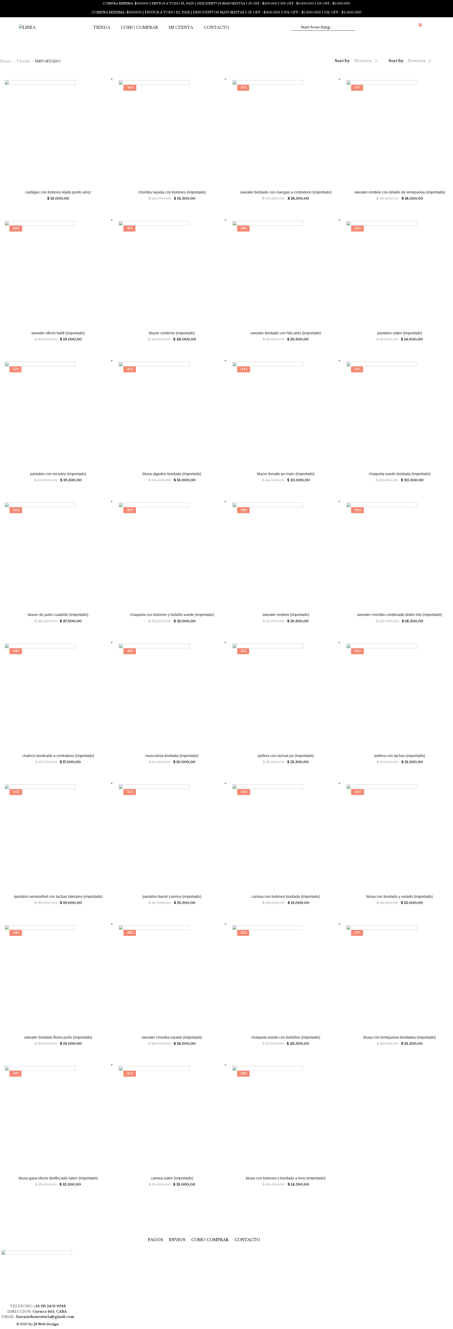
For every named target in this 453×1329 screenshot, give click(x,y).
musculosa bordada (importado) (171, 756)
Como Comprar (139, 27)
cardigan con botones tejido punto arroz (58, 192)
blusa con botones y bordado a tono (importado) (286, 1178)
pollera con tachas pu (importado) (286, 756)
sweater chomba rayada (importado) (172, 1037)
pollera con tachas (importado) (399, 756)
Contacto (216, 27)
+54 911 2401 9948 (50, 1306)
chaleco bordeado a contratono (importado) (58, 756)
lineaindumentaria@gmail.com (45, 1317)
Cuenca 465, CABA (50, 1311)
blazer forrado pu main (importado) (286, 474)
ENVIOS (177, 1239)
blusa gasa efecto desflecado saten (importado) (58, 1178)
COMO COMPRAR (210, 1239)
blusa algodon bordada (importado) (172, 474)
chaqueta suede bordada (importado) (400, 474)
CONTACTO (247, 1239)
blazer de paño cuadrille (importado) (58, 615)
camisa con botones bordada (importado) (286, 897)
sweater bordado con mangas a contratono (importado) (285, 192)
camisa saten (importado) (172, 1178)
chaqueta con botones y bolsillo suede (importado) (172, 615)
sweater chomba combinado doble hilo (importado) (399, 615)
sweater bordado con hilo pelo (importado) (286, 333)
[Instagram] (41, 1296)
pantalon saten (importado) (399, 333)
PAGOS (155, 1239)
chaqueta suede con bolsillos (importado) (285, 1037)
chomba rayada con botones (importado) (172, 192)
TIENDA (101, 27)
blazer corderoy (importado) (172, 333)
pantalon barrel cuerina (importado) (172, 897)
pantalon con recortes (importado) (58, 474)
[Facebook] (32, 1296)
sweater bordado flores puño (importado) (58, 1037)
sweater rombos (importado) (285, 615)
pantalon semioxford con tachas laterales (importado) (58, 897)
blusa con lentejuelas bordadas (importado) (399, 1037)
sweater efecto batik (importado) (58, 333)
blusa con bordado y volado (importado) (399, 897)
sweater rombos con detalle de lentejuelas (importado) (399, 192)
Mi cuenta (181, 27)
